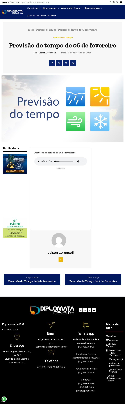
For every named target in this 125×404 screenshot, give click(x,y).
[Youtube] (121, 2)
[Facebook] (110, 2)
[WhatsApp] (73, 63)
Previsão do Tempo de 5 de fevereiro (32, 281)
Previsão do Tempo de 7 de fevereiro (93, 281)
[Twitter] (117, 2)
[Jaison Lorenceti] (61, 240)
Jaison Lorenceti (47, 52)
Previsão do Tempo (46, 29)
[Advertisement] (18, 196)
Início (31, 29)
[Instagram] (114, 2)
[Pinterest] (66, 63)
